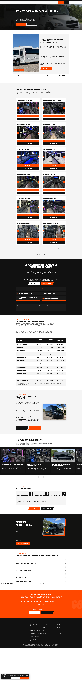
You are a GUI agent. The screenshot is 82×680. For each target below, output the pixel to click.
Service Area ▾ (41, 2)
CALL (28, 118)
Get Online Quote (20, 24)
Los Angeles (45, 624)
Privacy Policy (58, 632)
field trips (49, 92)
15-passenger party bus (22, 419)
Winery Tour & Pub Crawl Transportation (34, 640)
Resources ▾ (47, 2)
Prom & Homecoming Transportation (36, 633)
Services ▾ (33, 2)
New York (44, 622)
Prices (37, 2)
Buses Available (58, 627)
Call (31, 24)
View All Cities (45, 633)
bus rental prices (26, 323)
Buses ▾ (29, 2)
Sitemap (57, 636)
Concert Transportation (34, 628)
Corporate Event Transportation (35, 630)
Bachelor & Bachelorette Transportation (34, 625)
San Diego (44, 632)
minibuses (30, 15)
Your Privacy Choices (59, 633)
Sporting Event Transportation (35, 636)
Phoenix (44, 627)
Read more (73, 0)
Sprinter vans (36, 15)
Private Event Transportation (34, 631)
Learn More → (5, 471)
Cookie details (6, 676)
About (57, 622)
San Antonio (45, 630)
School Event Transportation (34, 634)
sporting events (46, 330)
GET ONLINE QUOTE (28, 116)
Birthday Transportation (34, 627)
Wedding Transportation (34, 637)
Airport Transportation (33, 622)
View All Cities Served (23, 543)
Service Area (58, 624)
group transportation (47, 42)
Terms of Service (58, 635)
